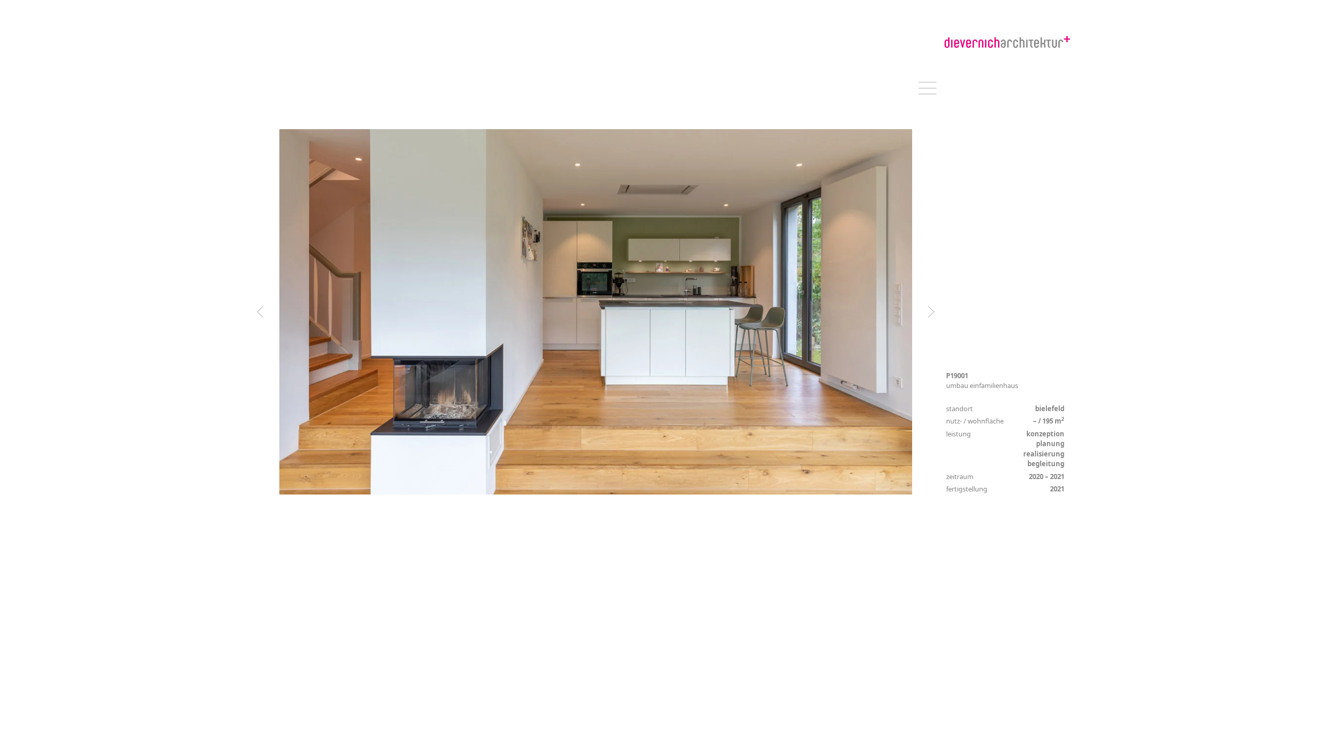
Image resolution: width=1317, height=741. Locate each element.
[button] (260, 312)
